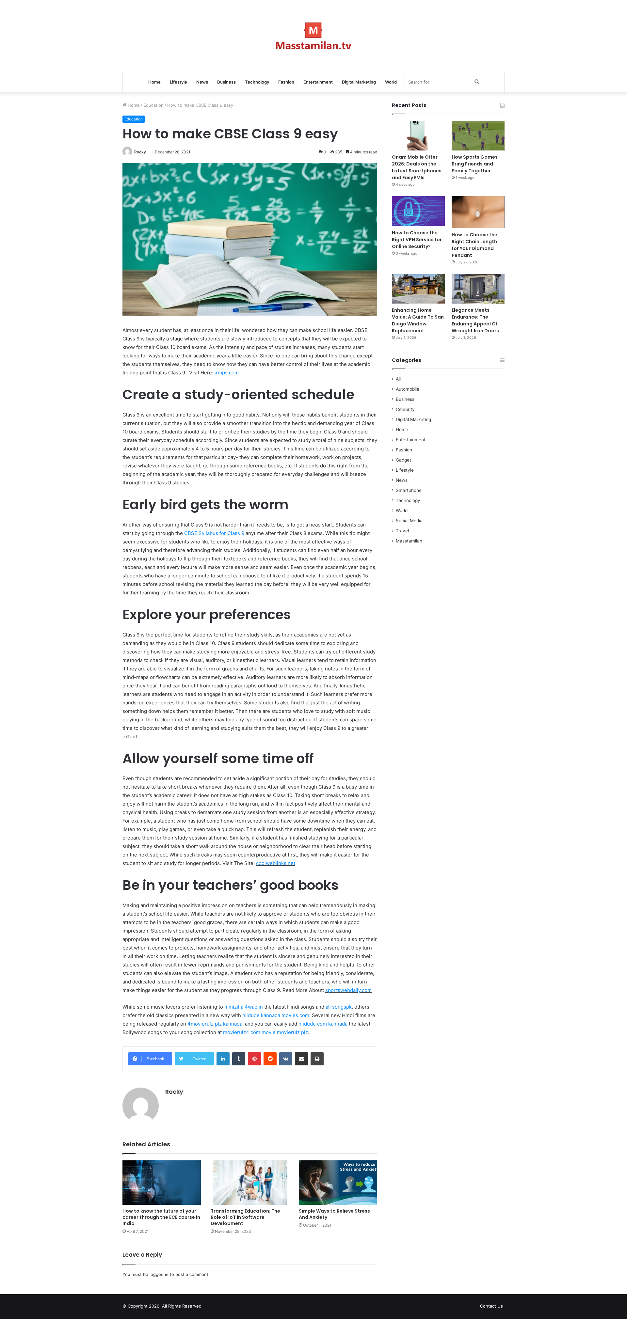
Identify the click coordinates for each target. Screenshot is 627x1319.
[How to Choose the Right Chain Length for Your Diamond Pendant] (478, 212)
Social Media (409, 520)
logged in (159, 1274)
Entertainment (318, 82)
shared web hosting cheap (223, 1307)
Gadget (403, 460)
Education (153, 105)
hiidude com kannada (322, 1024)
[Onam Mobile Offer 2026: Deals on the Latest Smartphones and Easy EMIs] (418, 135)
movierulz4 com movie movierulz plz (265, 1032)
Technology (257, 82)
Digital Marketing (359, 82)
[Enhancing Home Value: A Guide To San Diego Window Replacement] (418, 289)
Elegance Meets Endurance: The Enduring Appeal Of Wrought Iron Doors (475, 320)
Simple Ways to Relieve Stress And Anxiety (334, 1214)
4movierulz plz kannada (214, 1024)
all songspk (339, 1007)
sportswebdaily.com (348, 990)
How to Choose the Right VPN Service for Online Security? (417, 239)
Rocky (140, 151)
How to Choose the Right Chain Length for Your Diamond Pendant (474, 245)
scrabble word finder (210, 1307)
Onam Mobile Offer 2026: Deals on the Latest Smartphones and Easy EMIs (417, 167)
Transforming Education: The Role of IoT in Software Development (245, 1217)
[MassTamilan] (313, 36)
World (391, 82)
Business (226, 82)
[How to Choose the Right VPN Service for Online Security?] (418, 211)
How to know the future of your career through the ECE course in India (161, 1217)
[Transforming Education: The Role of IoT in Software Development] (250, 1182)
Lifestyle (178, 82)
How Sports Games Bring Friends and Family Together (475, 164)
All (398, 379)
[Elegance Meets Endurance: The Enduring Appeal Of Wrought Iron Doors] (478, 289)
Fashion (286, 82)
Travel (402, 530)
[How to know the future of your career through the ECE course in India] (161, 1182)
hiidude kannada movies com (275, 1015)
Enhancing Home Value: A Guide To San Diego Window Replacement (418, 320)
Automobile (407, 389)
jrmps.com (227, 372)
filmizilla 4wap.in (243, 1007)
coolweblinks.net (275, 863)
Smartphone (409, 490)
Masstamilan (409, 540)
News (202, 82)
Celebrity (405, 409)
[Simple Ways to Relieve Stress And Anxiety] (338, 1182)
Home (154, 82)
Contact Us (491, 1306)
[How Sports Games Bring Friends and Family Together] (478, 135)
